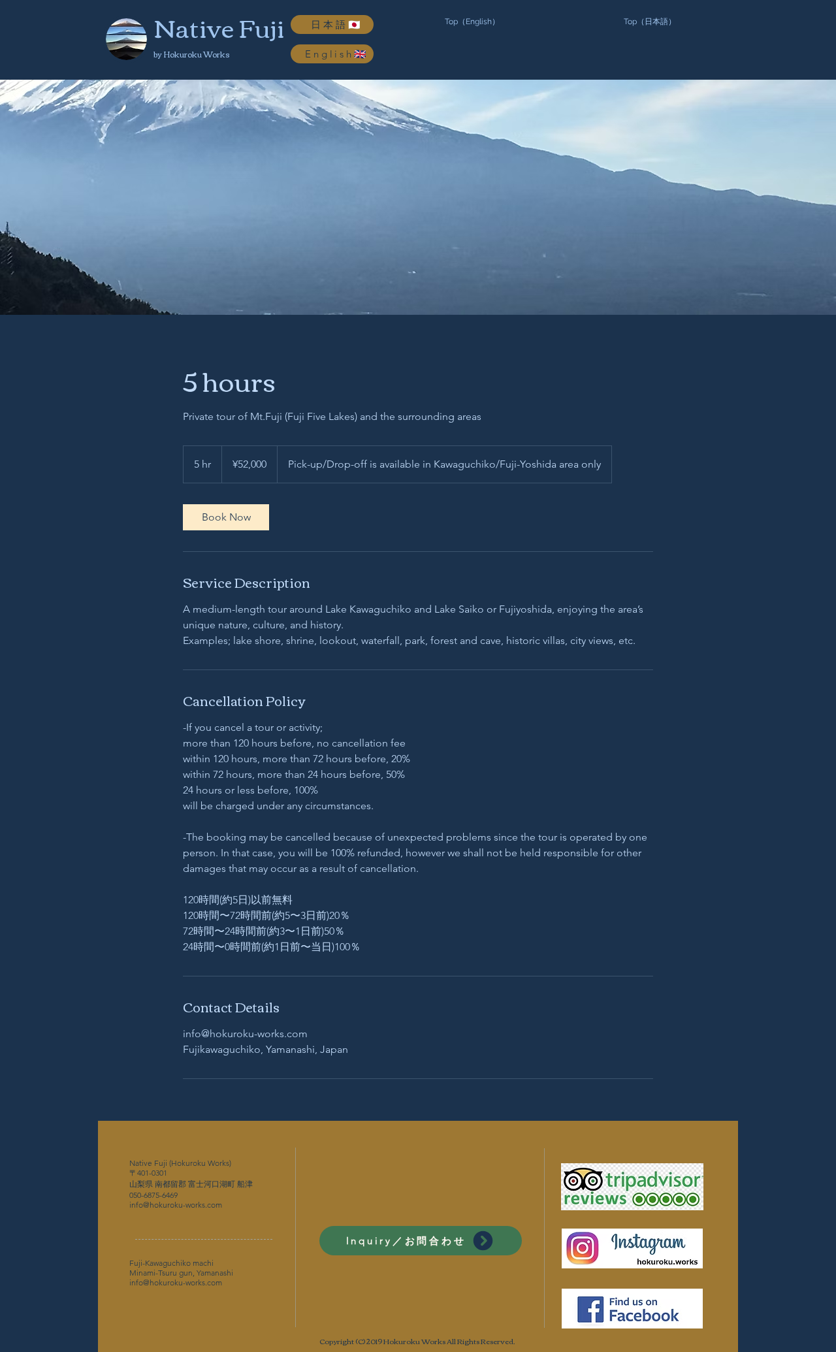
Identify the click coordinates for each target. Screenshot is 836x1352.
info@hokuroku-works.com (175, 1205)
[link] (226, 517)
